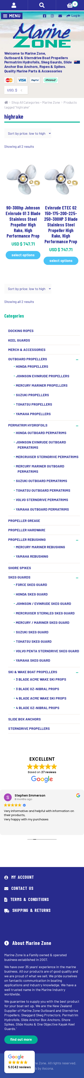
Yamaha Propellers (33, 414)
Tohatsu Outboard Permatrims (43, 490)
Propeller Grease (24, 520)
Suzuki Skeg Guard (32, 632)
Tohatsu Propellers (34, 404)
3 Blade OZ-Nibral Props (37, 689)
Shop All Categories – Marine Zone (36, 102)
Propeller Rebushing (27, 539)
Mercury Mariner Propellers (42, 385)
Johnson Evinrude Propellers (42, 376)
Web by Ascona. (42, 1068)
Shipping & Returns (31, 910)
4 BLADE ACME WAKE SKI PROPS (41, 698)
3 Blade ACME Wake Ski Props (41, 679)
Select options (23, 255)
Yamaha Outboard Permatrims (42, 509)
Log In (75, 15)
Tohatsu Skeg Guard (34, 641)
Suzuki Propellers (32, 395)
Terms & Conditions (29, 899)
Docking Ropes (21, 330)
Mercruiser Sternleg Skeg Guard (45, 613)
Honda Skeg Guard (32, 594)
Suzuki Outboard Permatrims (41, 481)
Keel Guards (19, 340)
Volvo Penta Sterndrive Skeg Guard (47, 651)
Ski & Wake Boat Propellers (32, 672)
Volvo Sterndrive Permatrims (42, 500)
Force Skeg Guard (31, 585)
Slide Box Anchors (24, 719)
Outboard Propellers (27, 359)
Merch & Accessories (27, 349)
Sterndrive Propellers (29, 728)
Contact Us (22, 888)
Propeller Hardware (26, 530)
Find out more (21, 1039)
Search (42, 5)
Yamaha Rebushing (32, 556)
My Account (22, 877)
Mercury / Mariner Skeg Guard (42, 622)
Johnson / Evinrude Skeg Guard (43, 604)
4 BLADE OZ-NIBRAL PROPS (37, 708)
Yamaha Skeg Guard (33, 660)
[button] (19, 1062)
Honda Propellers (32, 366)
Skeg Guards (19, 577)
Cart (66, 3)
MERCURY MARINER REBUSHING (40, 547)
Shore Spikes (19, 568)
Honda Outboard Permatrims (41, 433)
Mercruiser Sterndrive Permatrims (47, 457)
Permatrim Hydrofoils (27, 425)
